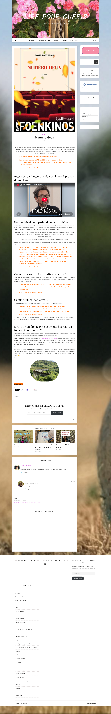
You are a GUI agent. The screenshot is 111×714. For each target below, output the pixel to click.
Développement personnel (23, 644)
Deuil (17, 640)
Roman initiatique (20, 673)
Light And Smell (26, 465)
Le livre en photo (20, 618)
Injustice (45, 134)
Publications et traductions (72, 40)
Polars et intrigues (20, 658)
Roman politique (20, 677)
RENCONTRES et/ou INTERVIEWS (23, 629)
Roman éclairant (20, 666)
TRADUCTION (18, 695)
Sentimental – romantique (22, 681)
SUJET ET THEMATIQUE (21, 633)
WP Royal (25, 703)
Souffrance (18, 688)
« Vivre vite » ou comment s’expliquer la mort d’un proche (43, 447)
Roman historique (20, 669)
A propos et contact (44, 40)
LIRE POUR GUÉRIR (55, 17)
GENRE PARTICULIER (20, 600)
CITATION (17, 593)
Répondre (72, 465)
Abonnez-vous (57, 412)
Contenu (57, 40)
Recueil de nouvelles (21, 611)
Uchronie (19, 662)
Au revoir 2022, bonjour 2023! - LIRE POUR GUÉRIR (27, 502)
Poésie (17, 655)
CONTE (18, 604)
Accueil (31, 40)
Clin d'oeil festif (19, 597)
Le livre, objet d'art (21, 622)
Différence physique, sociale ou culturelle (26, 647)
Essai (17, 607)
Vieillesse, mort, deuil (21, 692)
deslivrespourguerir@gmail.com (90, 75)
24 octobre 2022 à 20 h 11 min (31, 483)
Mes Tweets (18, 564)
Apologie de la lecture (21, 636)
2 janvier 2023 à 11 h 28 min (20, 500)
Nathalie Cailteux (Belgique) (89, 73)
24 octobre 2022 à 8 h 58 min (27, 467)
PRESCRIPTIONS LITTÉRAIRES (23, 626)
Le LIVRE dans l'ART (20, 615)
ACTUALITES (18, 590)
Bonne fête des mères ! (21, 445)
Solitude (18, 684)
